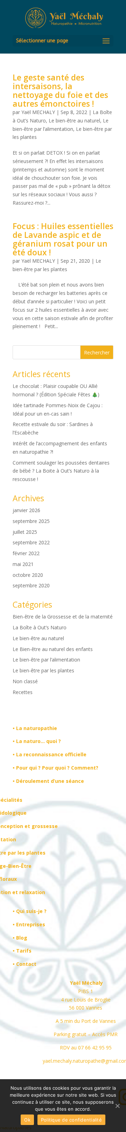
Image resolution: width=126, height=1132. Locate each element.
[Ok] (117, 1105)
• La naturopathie (35, 728)
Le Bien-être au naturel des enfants (53, 649)
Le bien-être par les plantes (43, 670)
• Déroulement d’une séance (48, 781)
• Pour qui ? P (29, 767)
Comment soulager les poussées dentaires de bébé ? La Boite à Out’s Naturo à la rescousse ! (61, 471)
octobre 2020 (28, 575)
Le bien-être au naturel (74, 120)
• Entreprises (29, 924)
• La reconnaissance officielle (49, 754)
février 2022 (26, 553)
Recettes (23, 692)
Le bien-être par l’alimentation (46, 659)
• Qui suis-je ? (30, 911)
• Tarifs (22, 950)
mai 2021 (23, 564)
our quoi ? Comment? (71, 767)
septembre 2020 (31, 585)
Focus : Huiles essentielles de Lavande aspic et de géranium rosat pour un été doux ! (63, 239)
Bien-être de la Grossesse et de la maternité (63, 616)
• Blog (20, 937)
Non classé (25, 681)
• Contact (24, 964)
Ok (27, 1120)
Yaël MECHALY (38, 112)
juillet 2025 (25, 532)
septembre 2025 (31, 521)
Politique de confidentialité (71, 1120)
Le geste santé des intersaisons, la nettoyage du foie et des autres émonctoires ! (60, 90)
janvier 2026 (26, 510)
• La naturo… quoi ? (37, 741)
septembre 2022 (31, 542)
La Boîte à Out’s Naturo (39, 627)
